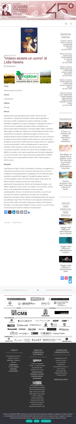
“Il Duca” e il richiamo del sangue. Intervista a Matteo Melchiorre (65, 136)
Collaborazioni (13, 364)
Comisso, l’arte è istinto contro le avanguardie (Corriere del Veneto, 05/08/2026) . (66, 45)
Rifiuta (37, 421)
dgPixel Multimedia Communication (13, 369)
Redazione (11, 66)
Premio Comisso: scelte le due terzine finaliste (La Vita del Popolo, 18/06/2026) (66, 58)
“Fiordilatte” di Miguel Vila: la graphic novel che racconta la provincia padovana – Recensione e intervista (65, 161)
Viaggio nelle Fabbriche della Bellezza (65, 209)
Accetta (29, 421)
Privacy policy (46, 421)
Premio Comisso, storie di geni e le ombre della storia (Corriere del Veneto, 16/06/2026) (66, 71)
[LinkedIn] (70, 278)
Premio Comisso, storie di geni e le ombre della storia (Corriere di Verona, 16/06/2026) (66, 84)
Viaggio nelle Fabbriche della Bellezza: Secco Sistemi (66, 230)
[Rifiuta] (74, 418)
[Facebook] (62, 278)
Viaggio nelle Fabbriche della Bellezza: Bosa (66, 268)
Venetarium (65, 118)
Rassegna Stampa (65, 35)
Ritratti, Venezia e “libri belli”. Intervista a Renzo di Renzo (65, 185)
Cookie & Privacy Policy (61, 379)
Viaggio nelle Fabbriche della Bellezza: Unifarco (66, 249)
